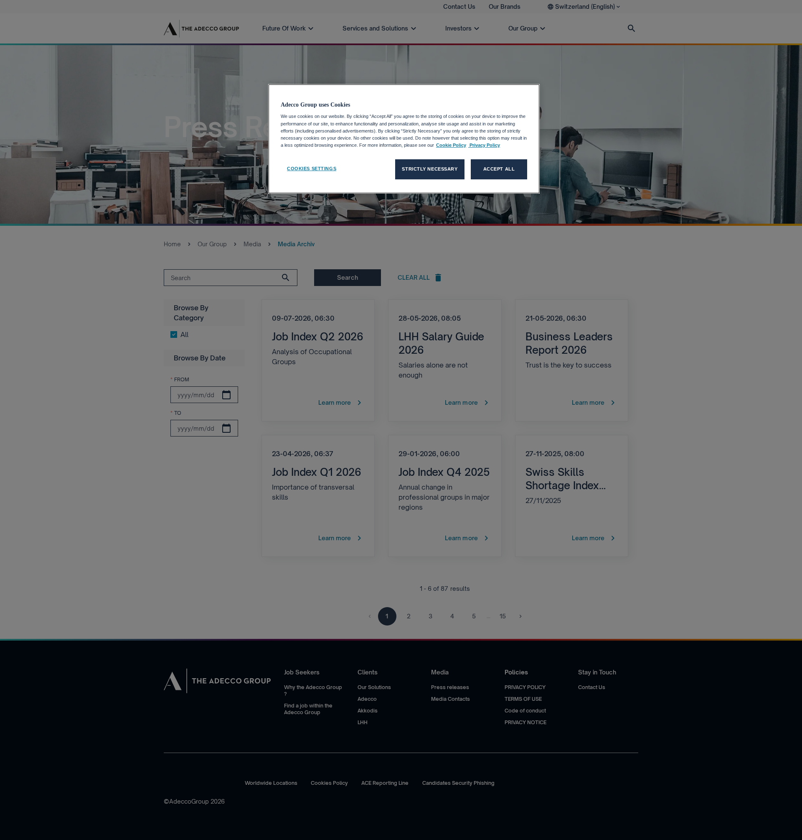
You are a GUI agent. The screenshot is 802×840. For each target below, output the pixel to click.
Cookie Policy (451, 145)
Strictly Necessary (429, 168)
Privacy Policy (484, 145)
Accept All (499, 168)
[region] (404, 139)
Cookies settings (311, 168)
